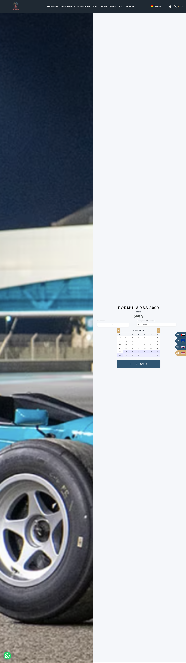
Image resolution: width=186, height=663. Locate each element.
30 (157, 351)
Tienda (112, 6)
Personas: (101, 321)
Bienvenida (52, 6)
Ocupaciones (83, 6)
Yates (94, 6)
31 (120, 355)
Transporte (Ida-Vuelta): (146, 321)
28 (145, 351)
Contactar (129, 6)
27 (138, 351)
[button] (7, 655)
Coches (103, 6)
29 (151, 351)
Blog (120, 6)
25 (126, 351)
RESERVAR (138, 364)
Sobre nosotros (67, 6)
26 (132, 351)
